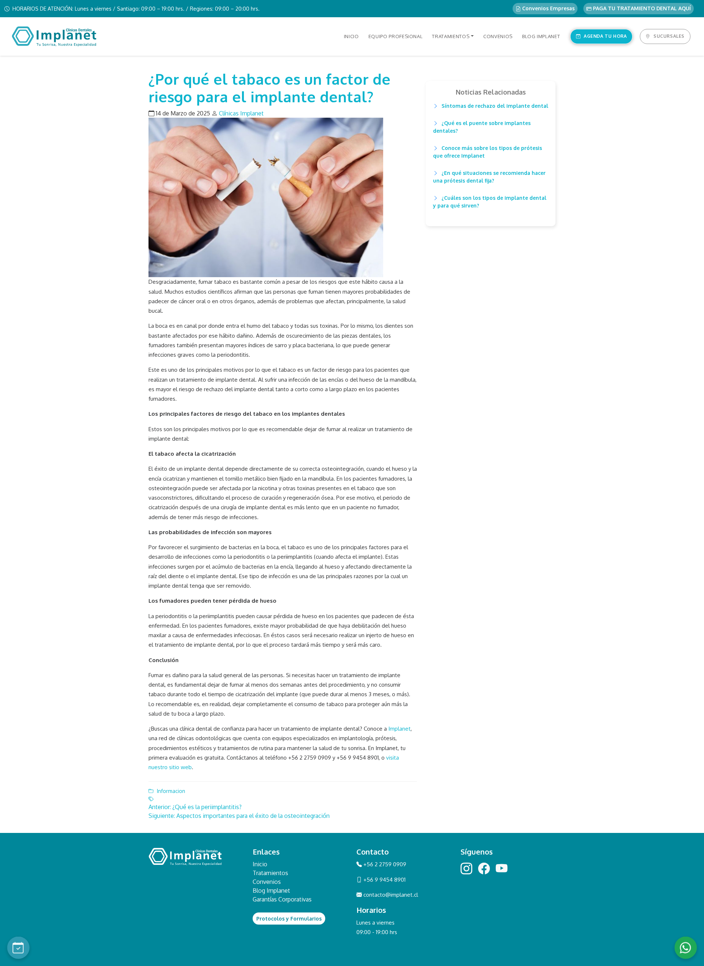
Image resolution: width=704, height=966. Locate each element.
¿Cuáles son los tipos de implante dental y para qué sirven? (489, 202)
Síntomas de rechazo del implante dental (494, 106)
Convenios (267, 881)
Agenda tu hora (605, 36)
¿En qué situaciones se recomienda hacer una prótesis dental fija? (489, 177)
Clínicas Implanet (241, 113)
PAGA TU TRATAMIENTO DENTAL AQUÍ (641, 8)
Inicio (260, 864)
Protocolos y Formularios (289, 918)
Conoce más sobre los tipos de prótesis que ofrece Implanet (487, 152)
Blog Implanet (271, 890)
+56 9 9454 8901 (384, 879)
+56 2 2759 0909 (384, 864)
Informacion (171, 791)
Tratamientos (270, 873)
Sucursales (669, 36)
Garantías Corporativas (282, 899)
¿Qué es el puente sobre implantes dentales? (482, 127)
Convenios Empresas (548, 8)
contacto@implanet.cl (390, 894)
